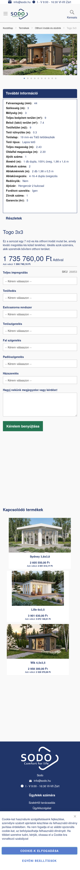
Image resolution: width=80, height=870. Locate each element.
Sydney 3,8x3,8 (40, 556)
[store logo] (19, 14)
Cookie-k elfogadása (39, 851)
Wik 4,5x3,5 (37, 663)
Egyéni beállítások (39, 861)
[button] (24, 78)
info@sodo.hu (22, 2)
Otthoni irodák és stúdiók (48, 28)
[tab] (40, 93)
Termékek (24, 28)
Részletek (14, 218)
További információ (22, 93)
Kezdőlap (8, 28)
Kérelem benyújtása (22, 426)
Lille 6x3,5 (38, 609)
